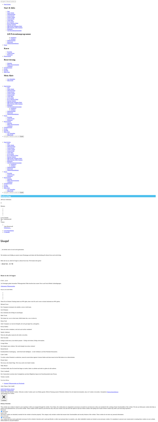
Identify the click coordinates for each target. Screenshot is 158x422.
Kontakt (6, 70)
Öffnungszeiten (11, 14)
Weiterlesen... (7, 228)
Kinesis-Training (11, 24)
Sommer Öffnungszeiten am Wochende (14, 383)
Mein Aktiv (7, 72)
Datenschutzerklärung (13, 43)
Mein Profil (10, 80)
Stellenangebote (11, 40)
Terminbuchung (8, 67)
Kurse (5, 45)
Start (8, 11)
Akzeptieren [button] (103, 392)
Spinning (9, 63)
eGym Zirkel (10, 21)
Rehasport (10, 29)
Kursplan (9, 52)
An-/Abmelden (11, 79)
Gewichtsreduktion (9, 230)
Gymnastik (7, 232)
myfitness (13, 39)
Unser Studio (10, 13)
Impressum (10, 42)
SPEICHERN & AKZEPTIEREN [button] (10, 420)
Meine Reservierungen (13, 64)
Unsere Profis (10, 18)
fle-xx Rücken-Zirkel (12, 23)
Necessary (5, 411)
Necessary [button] (3, 410)
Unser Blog (10, 20)
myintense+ (14, 37)
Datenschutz (10, 390)
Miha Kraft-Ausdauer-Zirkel (14, 26)
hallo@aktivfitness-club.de (7, 389)
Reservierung (7, 56)
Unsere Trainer (11, 17)
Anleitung (9, 66)
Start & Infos (7, 4)
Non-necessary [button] (4, 416)
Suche (21, 136)
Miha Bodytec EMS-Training (14, 27)
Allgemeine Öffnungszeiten (8, 286)
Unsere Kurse (10, 15)
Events (5, 69)
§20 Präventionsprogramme (14, 30)
